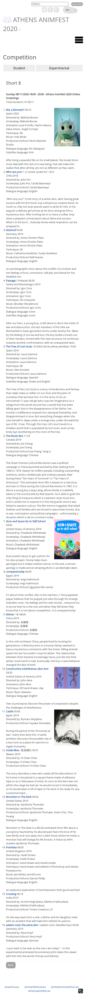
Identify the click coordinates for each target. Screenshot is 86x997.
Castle (9, 711)
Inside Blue (12, 750)
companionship (15, 571)
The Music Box (14, 436)
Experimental (59, 68)
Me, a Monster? (15, 109)
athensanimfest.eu (39, 991)
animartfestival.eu (35, 987)
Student (19, 68)
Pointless (11, 847)
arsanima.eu (12, 987)
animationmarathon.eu (65, 987)
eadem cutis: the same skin (22, 925)
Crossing (11, 894)
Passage (11, 280)
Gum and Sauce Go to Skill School (26, 521)
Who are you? (14, 172)
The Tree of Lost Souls (19, 346)
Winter (10, 614)
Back (11, 965)
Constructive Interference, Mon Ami (27, 669)
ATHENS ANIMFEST (41, 20)
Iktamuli (11, 230)
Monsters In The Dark (19, 797)
